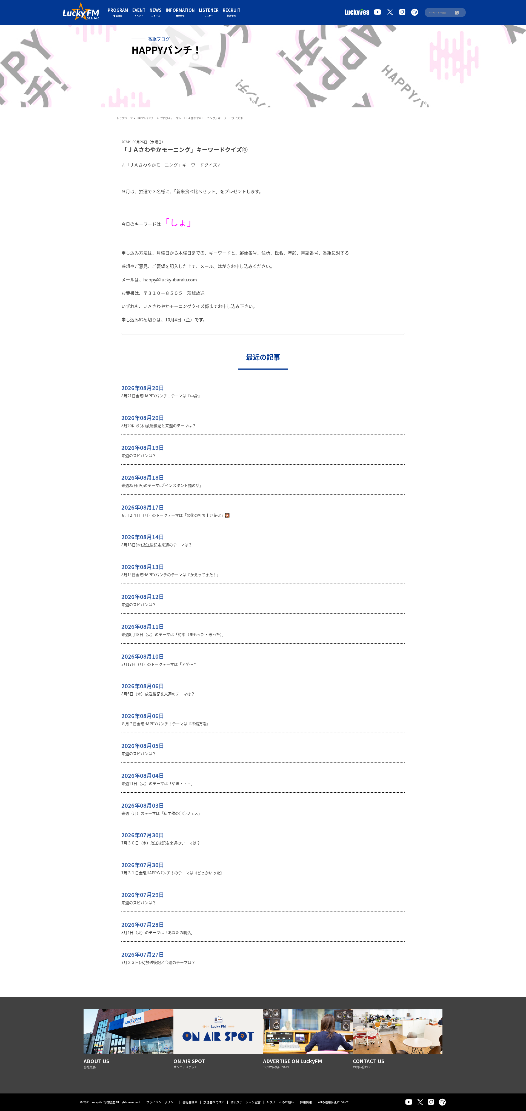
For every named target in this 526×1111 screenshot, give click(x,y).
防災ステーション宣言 (246, 1102)
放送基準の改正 (214, 1102)
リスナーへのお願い (280, 1102)
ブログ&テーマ (169, 118)
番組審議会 (190, 1102)
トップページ (124, 118)
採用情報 (306, 1102)
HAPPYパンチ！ (146, 118)
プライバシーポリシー (161, 1102)
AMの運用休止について (333, 1102)
